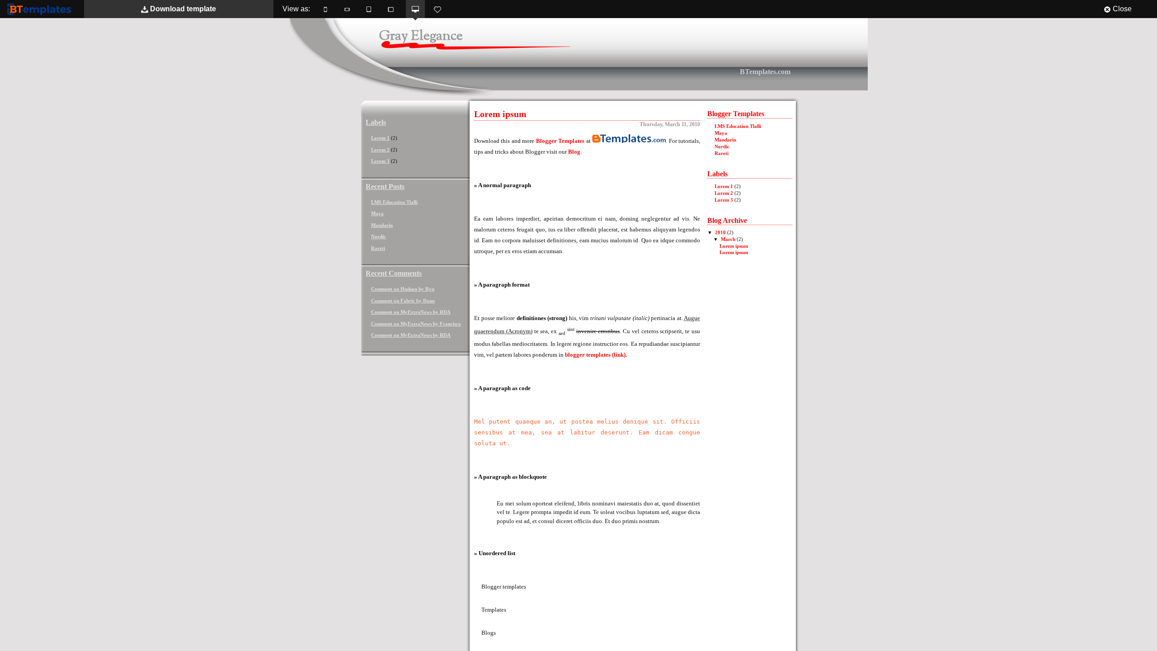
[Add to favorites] (437, 9)
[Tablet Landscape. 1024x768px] (390, 9)
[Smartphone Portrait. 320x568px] (325, 9)
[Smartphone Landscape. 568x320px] (347, 9)
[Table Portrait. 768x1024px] (368, 9)
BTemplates (41, 9)
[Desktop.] (415, 9)
